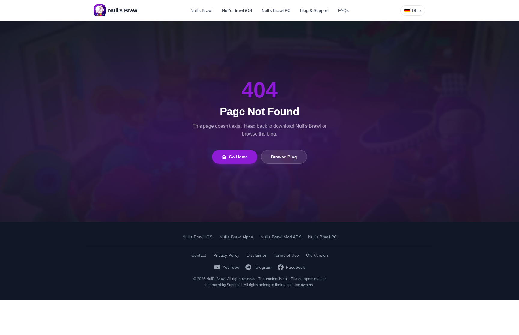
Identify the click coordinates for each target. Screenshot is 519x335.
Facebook (295, 267)
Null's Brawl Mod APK (280, 237)
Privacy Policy (226, 255)
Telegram (263, 267)
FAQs (343, 10)
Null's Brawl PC (276, 10)
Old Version (317, 255)
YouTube (231, 267)
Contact (198, 255)
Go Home (238, 156)
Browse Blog (284, 156)
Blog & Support (314, 10)
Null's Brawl (201, 10)
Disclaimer (256, 255)
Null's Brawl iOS (237, 10)
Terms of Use (286, 255)
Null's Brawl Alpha (236, 237)
